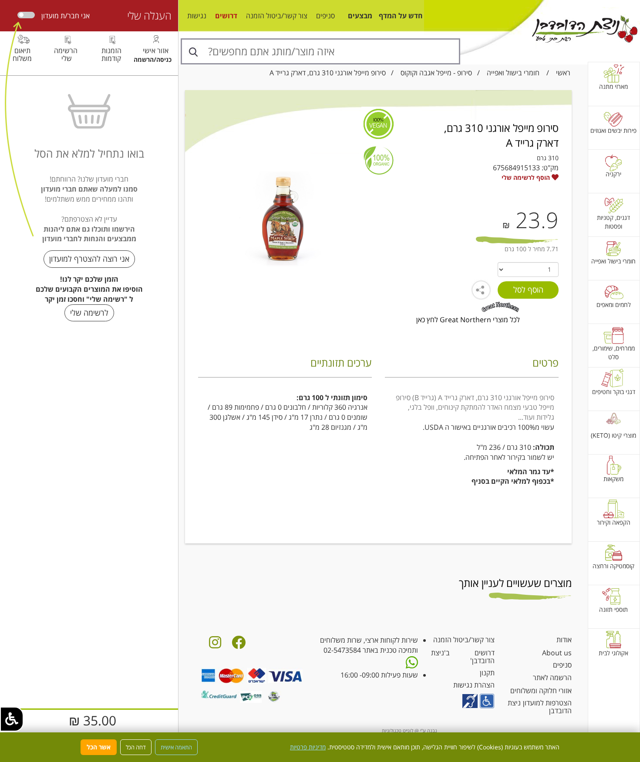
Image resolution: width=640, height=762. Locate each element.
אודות (564, 639)
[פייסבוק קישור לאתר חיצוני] (239, 645)
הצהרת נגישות (474, 685)
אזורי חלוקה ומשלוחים (541, 690)
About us (557, 652)
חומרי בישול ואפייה (513, 73)
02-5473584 (342, 650)
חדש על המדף (401, 15)
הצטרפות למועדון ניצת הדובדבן (540, 706)
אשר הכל (99, 747)
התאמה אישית (176, 747)
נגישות (196, 15)
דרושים (226, 15)
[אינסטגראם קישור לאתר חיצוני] (215, 645)
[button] (12, 719)
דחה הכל (136, 747)
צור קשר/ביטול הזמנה (276, 15)
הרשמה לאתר (552, 677)
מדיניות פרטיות (308, 747)
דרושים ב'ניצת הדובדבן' (463, 656)
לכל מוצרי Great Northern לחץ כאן (468, 319)
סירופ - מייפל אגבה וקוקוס (436, 73)
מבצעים (360, 15)
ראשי (563, 73)
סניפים (325, 15)
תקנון (487, 673)
